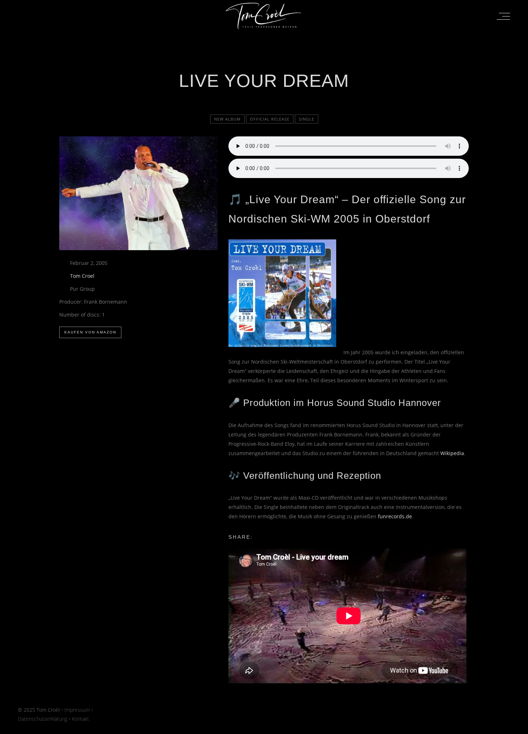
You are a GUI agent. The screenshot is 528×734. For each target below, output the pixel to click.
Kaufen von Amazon (90, 332)
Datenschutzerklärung (42, 718)
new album (227, 119)
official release (270, 119)
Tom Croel (82, 275)
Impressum (77, 709)
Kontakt (80, 718)
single (306, 119)
